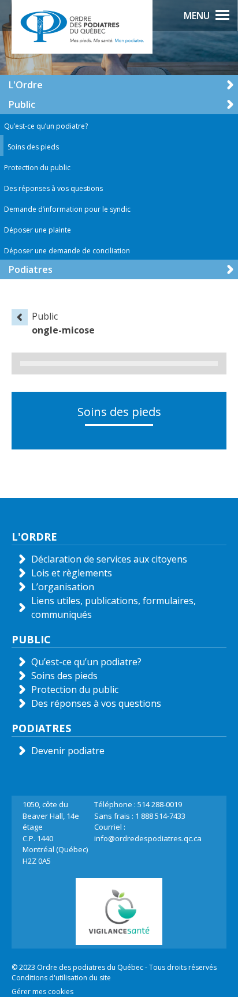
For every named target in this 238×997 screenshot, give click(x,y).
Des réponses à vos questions (53, 188)
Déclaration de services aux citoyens (109, 559)
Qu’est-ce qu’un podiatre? (46, 126)
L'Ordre (26, 84)
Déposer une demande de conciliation (67, 251)
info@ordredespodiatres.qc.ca (148, 838)
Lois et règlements (71, 573)
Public (22, 104)
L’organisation (62, 586)
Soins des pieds (33, 147)
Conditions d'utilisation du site (61, 978)
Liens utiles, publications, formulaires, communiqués (113, 607)
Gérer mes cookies (42, 991)
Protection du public (37, 168)
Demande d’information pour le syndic (67, 209)
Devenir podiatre (68, 750)
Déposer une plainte (37, 230)
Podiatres (31, 269)
